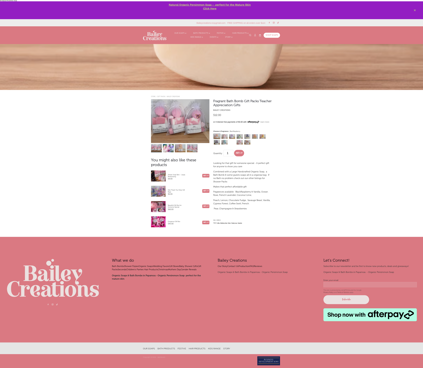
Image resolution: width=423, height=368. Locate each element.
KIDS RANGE (196, 37)
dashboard (161, 357)
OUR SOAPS (179, 33)
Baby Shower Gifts (188, 266)
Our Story (222, 266)
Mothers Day (223, 223)
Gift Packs (161, 96)
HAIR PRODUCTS (239, 33)
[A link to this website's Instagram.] (274, 23)
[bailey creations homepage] (156, 35)
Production (244, 266)
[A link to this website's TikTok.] (278, 23)
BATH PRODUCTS (201, 33)
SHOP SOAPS (272, 35)
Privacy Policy (328, 292)
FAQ (252, 266)
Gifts (218, 223)
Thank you (234, 223)
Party (229, 223)
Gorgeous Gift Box (174, 221)
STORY (228, 37)
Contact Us (232, 266)
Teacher (240, 223)
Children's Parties (135, 269)
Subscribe (346, 299)
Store (153, 96)
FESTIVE (220, 33)
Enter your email (330, 280)
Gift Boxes (174, 266)
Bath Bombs (118, 266)
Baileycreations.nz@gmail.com (211, 22)
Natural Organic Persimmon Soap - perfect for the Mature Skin (210, 4)
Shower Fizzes (131, 266)
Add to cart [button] (239, 153)
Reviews (258, 266)
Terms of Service (343, 292)
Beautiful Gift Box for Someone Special (175, 206)
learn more (264, 122)
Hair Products (151, 269)
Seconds (122, 269)
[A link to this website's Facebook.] (269, 23)
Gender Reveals (189, 269)
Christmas (163, 269)
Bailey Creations (173, 96)
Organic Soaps (145, 266)
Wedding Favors (161, 266)
